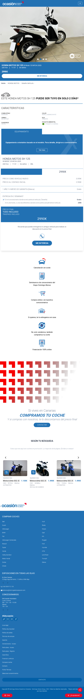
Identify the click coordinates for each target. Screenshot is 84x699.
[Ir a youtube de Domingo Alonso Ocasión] (8, 619)
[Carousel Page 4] (46, 59)
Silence (44, 562)
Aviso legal (5, 625)
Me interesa (42, 243)
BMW (3, 532)
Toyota (4, 547)
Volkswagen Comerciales (9, 540)
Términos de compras (8, 636)
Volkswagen (5, 529)
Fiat (3, 536)
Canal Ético (5, 655)
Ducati (4, 525)
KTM (43, 551)
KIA (43, 536)
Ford (43, 544)
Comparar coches (7, 662)
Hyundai (44, 547)
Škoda (44, 525)
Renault (4, 544)
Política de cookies (7, 632)
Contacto (4, 666)
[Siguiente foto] (83, 34)
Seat (3, 521)
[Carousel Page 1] (38, 59)
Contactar (42, 425)
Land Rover (45, 555)
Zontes (4, 562)
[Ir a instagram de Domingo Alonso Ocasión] (12, 619)
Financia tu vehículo (8, 658)
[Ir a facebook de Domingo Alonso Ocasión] (16, 619)
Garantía (4, 640)
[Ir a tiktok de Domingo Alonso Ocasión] (4, 619)
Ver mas (42, 150)
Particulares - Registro (8, 651)
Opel (43, 532)
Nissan (44, 529)
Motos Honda (6, 558)
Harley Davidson (6, 555)
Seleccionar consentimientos (10, 673)
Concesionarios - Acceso (9, 644)
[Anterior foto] (1, 34)
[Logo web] (13, 3)
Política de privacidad (8, 629)
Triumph (44, 558)
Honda (4, 551)
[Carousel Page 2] (40, 59)
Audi (43, 521)
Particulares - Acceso (8, 647)
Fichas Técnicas (6, 669)
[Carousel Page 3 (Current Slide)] (43, 59)
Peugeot (44, 540)
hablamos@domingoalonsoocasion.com (13, 590)
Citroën (4, 566)
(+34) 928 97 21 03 (8, 586)
